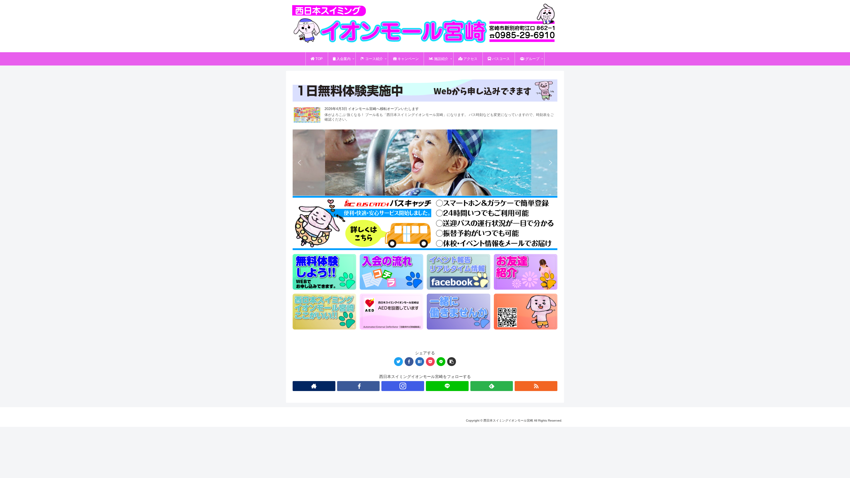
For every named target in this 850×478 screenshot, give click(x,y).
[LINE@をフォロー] (447, 386)
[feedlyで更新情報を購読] (491, 386)
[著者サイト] (314, 386)
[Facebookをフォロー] (358, 386)
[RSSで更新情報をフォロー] (536, 386)
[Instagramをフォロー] (402, 386)
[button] (299, 162)
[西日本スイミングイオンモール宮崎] (419, 361)
